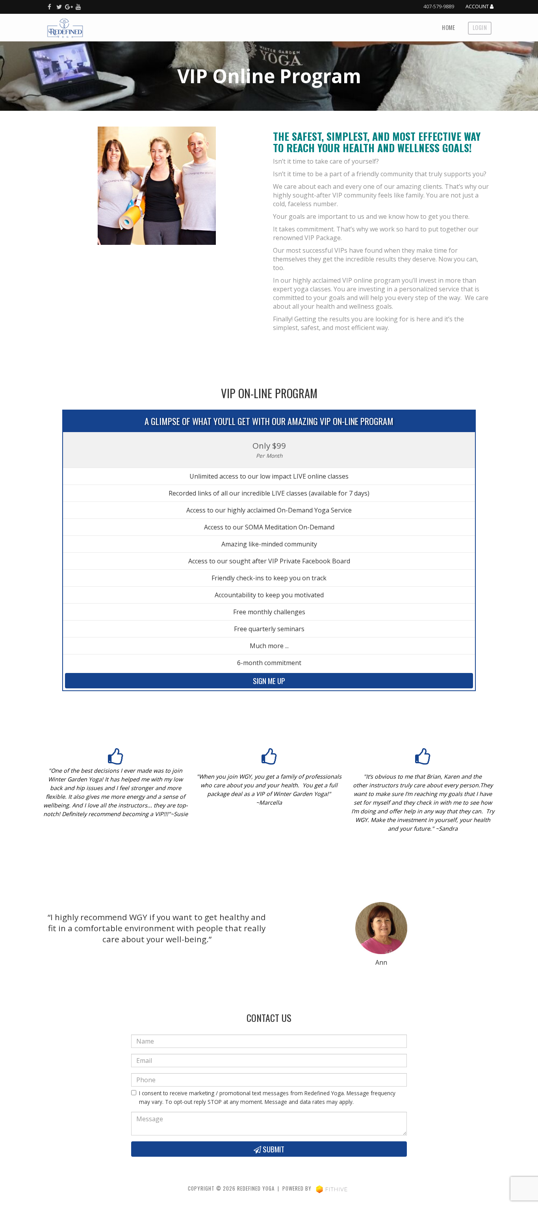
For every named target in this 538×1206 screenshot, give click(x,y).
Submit (272, 1149)
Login (480, 27)
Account (478, 6)
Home (448, 27)
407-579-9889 (438, 6)
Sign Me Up (269, 680)
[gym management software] (332, 1188)
